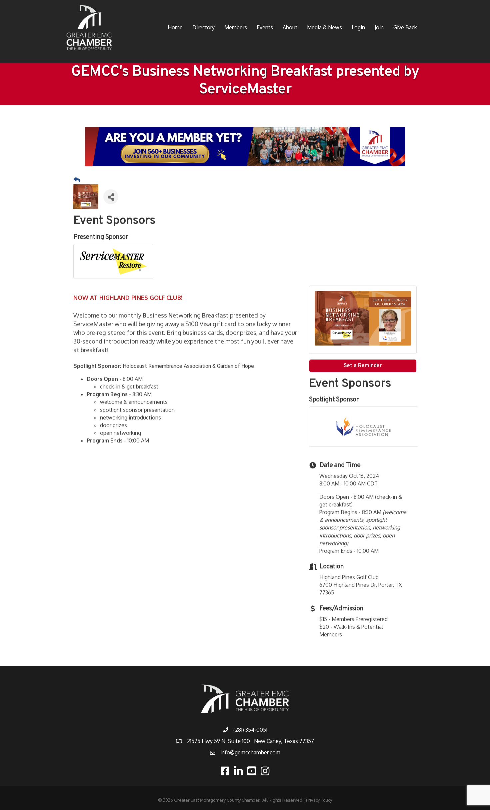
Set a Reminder (363, 366)
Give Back (405, 27)
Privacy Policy (319, 800)
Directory (203, 27)
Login (358, 27)
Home (175, 27)
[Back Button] (77, 180)
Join (379, 27)
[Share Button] (110, 196)
